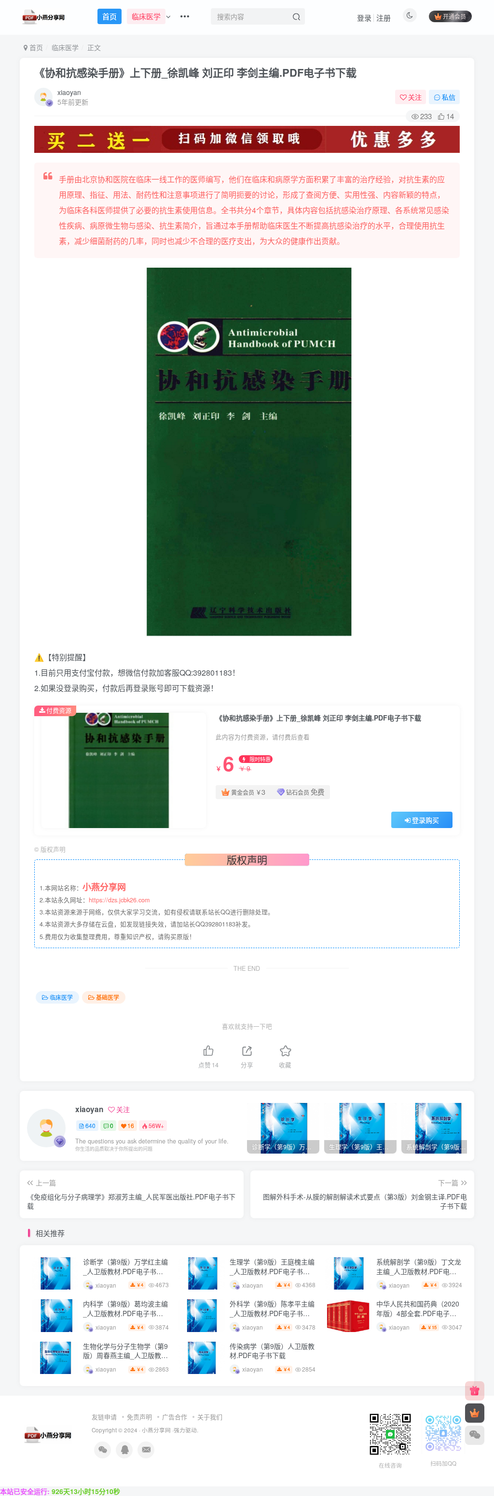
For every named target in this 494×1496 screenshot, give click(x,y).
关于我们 (209, 1416)
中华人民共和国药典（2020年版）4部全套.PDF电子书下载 (417, 1313)
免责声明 (139, 1416)
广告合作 (174, 1416)
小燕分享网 (156, 1430)
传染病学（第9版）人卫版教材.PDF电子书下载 (272, 1350)
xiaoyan (69, 92)
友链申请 (104, 1416)
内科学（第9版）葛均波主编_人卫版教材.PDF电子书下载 (125, 1313)
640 (90, 1125)
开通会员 (454, 16)
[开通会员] (474, 1413)
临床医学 (65, 47)
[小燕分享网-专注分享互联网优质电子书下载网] (48, 1433)
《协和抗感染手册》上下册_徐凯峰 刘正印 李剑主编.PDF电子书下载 (195, 72)
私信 (448, 97)
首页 (35, 47)
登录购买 (425, 820)
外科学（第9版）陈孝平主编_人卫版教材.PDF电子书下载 (272, 1313)
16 (130, 1125)
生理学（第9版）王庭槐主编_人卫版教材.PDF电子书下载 (272, 1271)
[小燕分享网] (474, 1391)
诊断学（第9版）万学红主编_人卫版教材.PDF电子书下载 (125, 1271)
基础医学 (107, 997)
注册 (383, 18)
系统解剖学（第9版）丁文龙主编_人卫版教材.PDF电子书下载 (418, 1271)
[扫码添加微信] (474, 1435)
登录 (364, 18)
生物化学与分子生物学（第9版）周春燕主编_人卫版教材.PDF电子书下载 (125, 1355)
